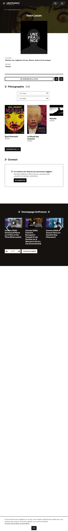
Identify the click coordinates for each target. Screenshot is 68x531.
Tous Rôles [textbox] (22, 98)
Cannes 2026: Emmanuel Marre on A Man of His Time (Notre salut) (13, 233)
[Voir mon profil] (62, 3)
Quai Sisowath (11, 136)
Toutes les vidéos (29, 251)
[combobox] (33, 93)
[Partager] (56, 79)
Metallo (53, 118)
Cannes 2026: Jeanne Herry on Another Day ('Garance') (53, 233)
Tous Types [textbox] (22, 93)
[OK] (34, 528)
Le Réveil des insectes (33, 138)
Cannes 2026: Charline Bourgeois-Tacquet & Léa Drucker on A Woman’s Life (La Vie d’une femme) (33, 237)
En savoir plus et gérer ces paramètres (17, 523)
